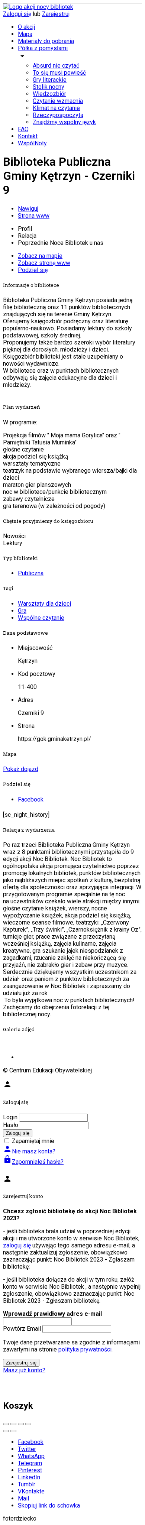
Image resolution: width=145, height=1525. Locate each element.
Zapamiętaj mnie (33, 1140)
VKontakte (31, 1491)
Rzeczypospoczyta (58, 115)
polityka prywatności (85, 1349)
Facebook (31, 1441)
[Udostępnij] (13, 1424)
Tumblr (26, 1484)
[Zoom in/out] (28, 1424)
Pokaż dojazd (20, 769)
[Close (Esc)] (6, 1424)
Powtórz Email (22, 1328)
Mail (23, 1498)
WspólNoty (32, 143)
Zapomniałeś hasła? (33, 1161)
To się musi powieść (59, 72)
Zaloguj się (17, 13)
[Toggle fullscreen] (21, 1424)
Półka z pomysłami (43, 48)
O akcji (26, 26)
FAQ (23, 129)
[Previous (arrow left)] (6, 1431)
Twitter (27, 1449)
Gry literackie (50, 79)
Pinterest (30, 1470)
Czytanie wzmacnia (58, 100)
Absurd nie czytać (56, 65)
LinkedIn (29, 1477)
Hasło (10, 1125)
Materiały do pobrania (46, 41)
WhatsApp (31, 1456)
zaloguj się (17, 1245)
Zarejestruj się (21, 1363)
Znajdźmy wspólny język (64, 122)
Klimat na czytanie (56, 107)
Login (10, 1117)
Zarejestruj (56, 13)
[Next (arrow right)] (13, 1431)
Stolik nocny (48, 86)
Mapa (25, 34)
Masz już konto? (24, 1370)
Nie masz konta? (29, 1151)
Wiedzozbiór (49, 93)
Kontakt (28, 136)
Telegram (30, 1463)
